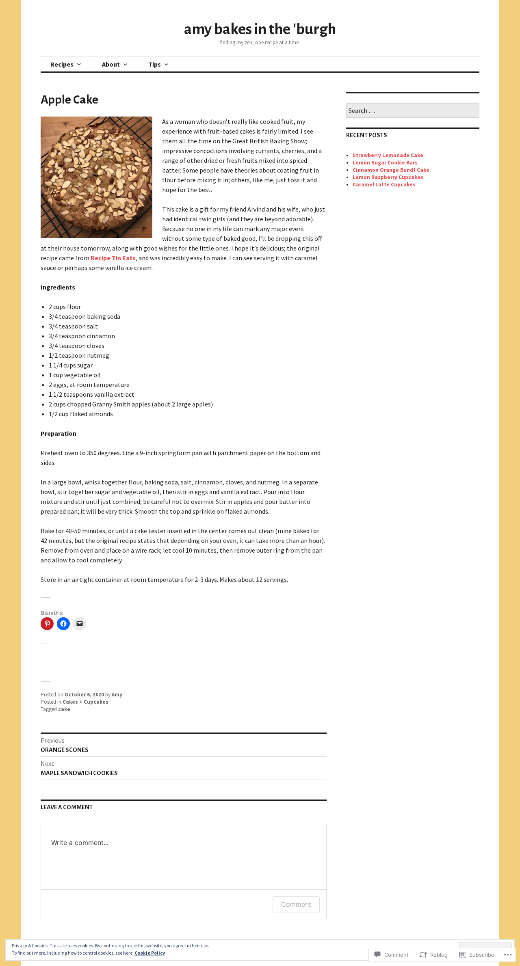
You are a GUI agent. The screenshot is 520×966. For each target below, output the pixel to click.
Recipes (62, 64)
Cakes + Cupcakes (85, 701)
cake (64, 709)
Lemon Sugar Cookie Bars (385, 162)
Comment (296, 904)
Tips (154, 64)
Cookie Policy (149, 953)
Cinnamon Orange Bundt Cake (391, 169)
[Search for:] (412, 111)
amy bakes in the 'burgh (260, 29)
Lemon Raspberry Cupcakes (388, 177)
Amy (117, 694)
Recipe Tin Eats (113, 258)
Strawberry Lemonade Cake (388, 155)
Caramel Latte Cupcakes (384, 184)
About (111, 64)
